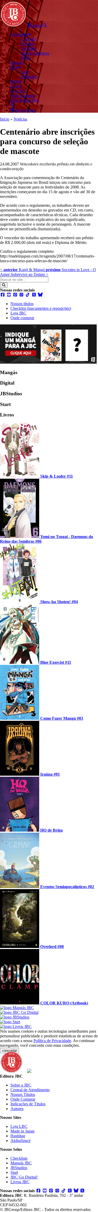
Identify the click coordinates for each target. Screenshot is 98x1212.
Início (4, 119)
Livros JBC (20, 1182)
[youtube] (8, 295)
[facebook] (2, 295)
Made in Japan (22, 1131)
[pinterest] (15, 295)
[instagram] (21, 295)
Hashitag (17, 1136)
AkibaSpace (20, 1140)
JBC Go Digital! (24, 1177)
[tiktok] (27, 295)
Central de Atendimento (30, 1090)
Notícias (20, 119)
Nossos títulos (21, 303)
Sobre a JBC (20, 1085)
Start (14, 1172)
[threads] (34, 295)
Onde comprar (22, 318)
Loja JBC (18, 313)
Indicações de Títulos (27, 1104)
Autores (17, 1108)
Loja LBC (18, 1126)
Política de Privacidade (52, 1040)
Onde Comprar (22, 1099)
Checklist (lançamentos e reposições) (40, 308)
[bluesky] (40, 295)
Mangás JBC (21, 1163)
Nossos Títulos (22, 1094)
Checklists (18, 1158)
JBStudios (18, 1167)
